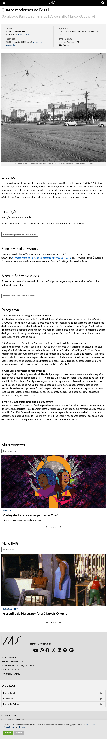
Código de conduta (12, 719)
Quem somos (8, 715)
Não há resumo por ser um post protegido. (22, 520)
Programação (9, 451)
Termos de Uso (25, 727)
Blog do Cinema (10, 609)
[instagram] (42, 650)
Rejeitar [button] (19, 733)
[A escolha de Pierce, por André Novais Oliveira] (53, 579)
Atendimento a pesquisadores (18, 665)
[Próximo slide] (60, 527)
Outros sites (9, 549)
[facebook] (47, 650)
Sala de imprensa (11, 669)
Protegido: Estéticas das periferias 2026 (30, 515)
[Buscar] (103, 3)
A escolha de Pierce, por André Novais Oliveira (35, 613)
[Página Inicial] (51, 2)
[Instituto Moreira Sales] (26, 641)
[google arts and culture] (71, 650)
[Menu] (4, 3)
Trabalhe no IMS (10, 673)
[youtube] (35, 650)
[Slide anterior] (46, 527)
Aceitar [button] (8, 733)
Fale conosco (9, 657)
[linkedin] (59, 650)
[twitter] (54, 650)
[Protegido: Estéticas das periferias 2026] (53, 481)
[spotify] (65, 650)
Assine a (12, 661)
